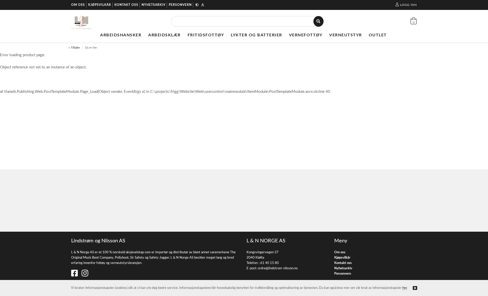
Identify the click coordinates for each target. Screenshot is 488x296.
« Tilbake (74, 47)
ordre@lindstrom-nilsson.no (278, 268)
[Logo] (81, 21)
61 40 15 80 (269, 263)
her (404, 288)
